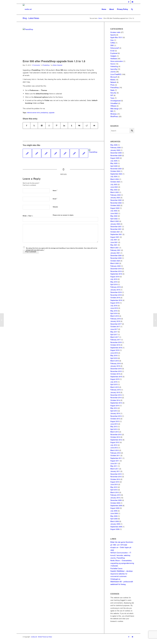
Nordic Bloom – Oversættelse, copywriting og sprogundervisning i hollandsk (122, 563)
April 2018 (114, 313)
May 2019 (113, 282)
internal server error (33, 112)
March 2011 (114, 468)
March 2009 (114, 521)
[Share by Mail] (94, 125)
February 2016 (115, 363)
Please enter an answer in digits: (63, 215)
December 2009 (116, 500)
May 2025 (113, 163)
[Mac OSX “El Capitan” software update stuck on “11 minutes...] (2, 320)
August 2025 (114, 158)
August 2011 (114, 461)
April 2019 (114, 284)
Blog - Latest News (31, 18)
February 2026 (115, 147)
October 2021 (115, 232)
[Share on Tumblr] (71, 125)
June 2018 (114, 308)
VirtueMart (114, 103)
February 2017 (115, 339)
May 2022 (113, 216)
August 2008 (114, 529)
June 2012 (114, 447)
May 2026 (113, 145)
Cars (112, 40)
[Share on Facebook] (26, 125)
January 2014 (115, 413)
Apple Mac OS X (116, 37)
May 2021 (113, 245)
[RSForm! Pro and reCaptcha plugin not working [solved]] (155, 320)
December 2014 (116, 395)
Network (113, 82)
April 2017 (114, 334)
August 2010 (114, 482)
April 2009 (114, 518)
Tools (112, 98)
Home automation (116, 61)
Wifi (111, 111)
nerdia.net (34, 637)
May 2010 (113, 487)
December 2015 (116, 368)
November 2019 (116, 271)
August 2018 (114, 303)
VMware (113, 106)
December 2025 (116, 153)
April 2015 (114, 384)
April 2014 (114, 411)
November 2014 (116, 397)
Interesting (114, 66)
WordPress (114, 116)
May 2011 (113, 466)
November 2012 (116, 434)
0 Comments (36, 65)
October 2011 (115, 455)
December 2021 (116, 226)
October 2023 (115, 181)
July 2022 (113, 210)
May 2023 (113, 189)
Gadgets (113, 56)
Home (104, 9)
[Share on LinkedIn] (64, 125)
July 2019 (113, 279)
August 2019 (114, 276)
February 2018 (115, 318)
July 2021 (113, 239)
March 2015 (114, 387)
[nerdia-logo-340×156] (27, 9)
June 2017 (114, 329)
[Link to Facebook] (129, 2)
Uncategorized (115, 100)
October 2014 (115, 400)
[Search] (132, 9)
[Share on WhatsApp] (49, 125)
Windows (113, 114)
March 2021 (114, 247)
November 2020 (116, 258)
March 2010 (114, 492)
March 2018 (114, 316)
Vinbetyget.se (115, 579)
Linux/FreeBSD (115, 74)
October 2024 (115, 171)
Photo (112, 85)
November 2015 (116, 371)
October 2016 (115, 345)
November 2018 (116, 295)
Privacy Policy (122, 9)
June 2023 (114, 187)
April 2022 (114, 218)
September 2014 (116, 403)
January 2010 (115, 497)
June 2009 (114, 513)
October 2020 (115, 261)
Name (55, 190)
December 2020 (116, 255)
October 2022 (115, 205)
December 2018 (116, 292)
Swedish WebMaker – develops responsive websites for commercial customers (121, 573)
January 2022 (115, 224)
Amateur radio (115, 32)
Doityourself (114, 48)
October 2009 (115, 503)
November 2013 (116, 416)
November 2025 (116, 155)
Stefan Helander (57, 65)
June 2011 (114, 463)
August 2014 (114, 405)
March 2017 (114, 337)
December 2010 (116, 474)
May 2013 (113, 426)
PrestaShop (46, 65)
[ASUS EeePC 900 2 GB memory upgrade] (83, 153)
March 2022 (114, 221)
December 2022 (116, 200)
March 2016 (114, 361)
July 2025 (113, 161)
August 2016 (114, 350)
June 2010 (114, 484)
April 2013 (114, 429)
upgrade (51, 112)
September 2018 (116, 300)
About (111, 9)
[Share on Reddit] (86, 125)
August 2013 (114, 421)
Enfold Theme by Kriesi (45, 637)
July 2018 (113, 305)
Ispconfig (113, 69)
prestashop (44, 112)
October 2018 (115, 297)
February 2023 (115, 195)
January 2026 (115, 150)
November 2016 (116, 342)
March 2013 (114, 432)
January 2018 (115, 321)
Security (113, 93)
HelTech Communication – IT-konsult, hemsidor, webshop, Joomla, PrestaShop (120, 555)
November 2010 (116, 476)
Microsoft (113, 77)
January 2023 (115, 197)
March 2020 (114, 263)
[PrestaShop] (60, 43)
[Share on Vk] (79, 125)
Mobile (112, 79)
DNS (112, 45)
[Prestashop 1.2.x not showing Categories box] (74, 153)
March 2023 (114, 192)
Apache (113, 35)
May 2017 (113, 332)
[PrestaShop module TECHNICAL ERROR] (55, 153)
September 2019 (116, 274)
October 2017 (115, 326)
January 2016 (115, 366)
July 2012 (113, 445)
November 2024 (116, 168)
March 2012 (114, 450)
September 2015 (116, 376)
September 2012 (116, 440)
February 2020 (115, 266)
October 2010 (115, 479)
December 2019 (116, 268)
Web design (114, 108)
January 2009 (115, 524)
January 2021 (115, 253)
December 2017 (116, 324)
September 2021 (116, 234)
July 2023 (113, 184)
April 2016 (114, 358)
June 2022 (114, 213)
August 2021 (114, 237)
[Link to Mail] (132, 2)
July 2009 (113, 511)
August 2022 (114, 208)
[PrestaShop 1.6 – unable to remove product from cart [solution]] (36, 153)
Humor (112, 64)
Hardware (113, 58)
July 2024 (113, 176)
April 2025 (114, 166)
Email (55, 198)
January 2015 (115, 392)
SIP (111, 95)
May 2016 (113, 355)
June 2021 (114, 242)
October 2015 (115, 374)
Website (55, 207)
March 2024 (114, 179)
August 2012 (114, 442)
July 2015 (113, 382)
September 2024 (116, 174)
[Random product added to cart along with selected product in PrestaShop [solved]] (93, 153)
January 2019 (115, 289)
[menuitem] (132, 9)
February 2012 (115, 453)
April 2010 (114, 489)
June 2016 (114, 353)
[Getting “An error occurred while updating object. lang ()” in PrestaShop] (46, 153)
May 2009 (113, 516)
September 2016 (116, 347)
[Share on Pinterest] (56, 125)
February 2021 (115, 250)
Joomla (113, 71)
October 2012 (115, 437)
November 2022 (116, 203)
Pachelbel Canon (116, 568)
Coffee (112, 42)
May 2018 (113, 311)
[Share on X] (34, 125)
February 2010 (115, 495)
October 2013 (115, 418)
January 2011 (115, 471)
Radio (112, 90)
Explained (113, 53)
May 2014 (113, 408)
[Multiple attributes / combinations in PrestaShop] (27, 153)
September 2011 (116, 458)
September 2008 (116, 526)
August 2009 (114, 508)
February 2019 (115, 287)
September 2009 (116, 505)
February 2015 (115, 389)
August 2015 (114, 379)
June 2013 (114, 424)
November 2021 (116, 229)
